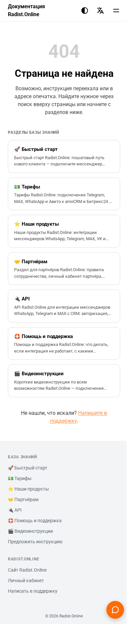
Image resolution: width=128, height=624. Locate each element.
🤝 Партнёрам (23, 499)
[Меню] (116, 10)
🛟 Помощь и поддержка (35, 520)
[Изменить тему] (84, 10)
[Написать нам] (115, 610)
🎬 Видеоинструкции (30, 531)
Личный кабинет (26, 580)
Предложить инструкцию (35, 541)
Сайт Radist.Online (27, 570)
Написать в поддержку (32, 591)
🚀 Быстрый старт (27, 467)
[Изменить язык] (100, 10)
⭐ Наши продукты (28, 489)
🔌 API (15, 510)
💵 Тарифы (20, 478)
